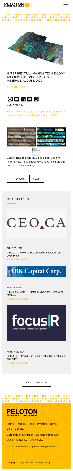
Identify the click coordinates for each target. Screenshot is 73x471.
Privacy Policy (43, 462)
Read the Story (18, 259)
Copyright (12, 462)
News (53, 423)
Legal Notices (26, 462)
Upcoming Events (17, 439)
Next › (37, 178)
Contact (19, 428)
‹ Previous (17, 178)
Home (10, 423)
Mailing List (36, 439)
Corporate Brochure (47, 434)
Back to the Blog (36, 383)
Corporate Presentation (20, 434)
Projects (21, 423)
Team (31, 423)
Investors (42, 423)
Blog (9, 428)
